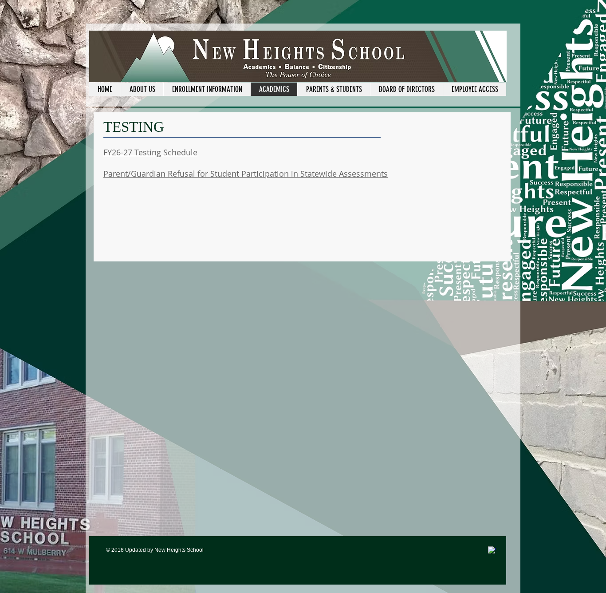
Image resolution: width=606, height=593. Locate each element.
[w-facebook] (492, 550)
